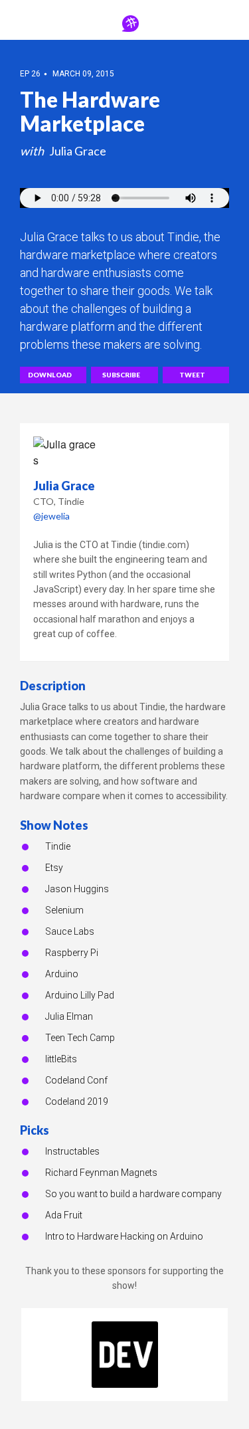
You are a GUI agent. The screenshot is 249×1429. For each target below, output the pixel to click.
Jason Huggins (77, 889)
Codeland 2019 (76, 1101)
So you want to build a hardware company (133, 1194)
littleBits (61, 1059)
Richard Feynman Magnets (101, 1172)
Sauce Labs (69, 931)
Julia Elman (69, 1016)
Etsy (54, 867)
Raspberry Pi (71, 952)
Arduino (61, 974)
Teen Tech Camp (80, 1037)
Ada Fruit (63, 1215)
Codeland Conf (76, 1080)
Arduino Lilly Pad (79, 995)
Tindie (57, 846)
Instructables (72, 1151)
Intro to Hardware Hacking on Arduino (124, 1236)
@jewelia (51, 516)
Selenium (64, 910)
